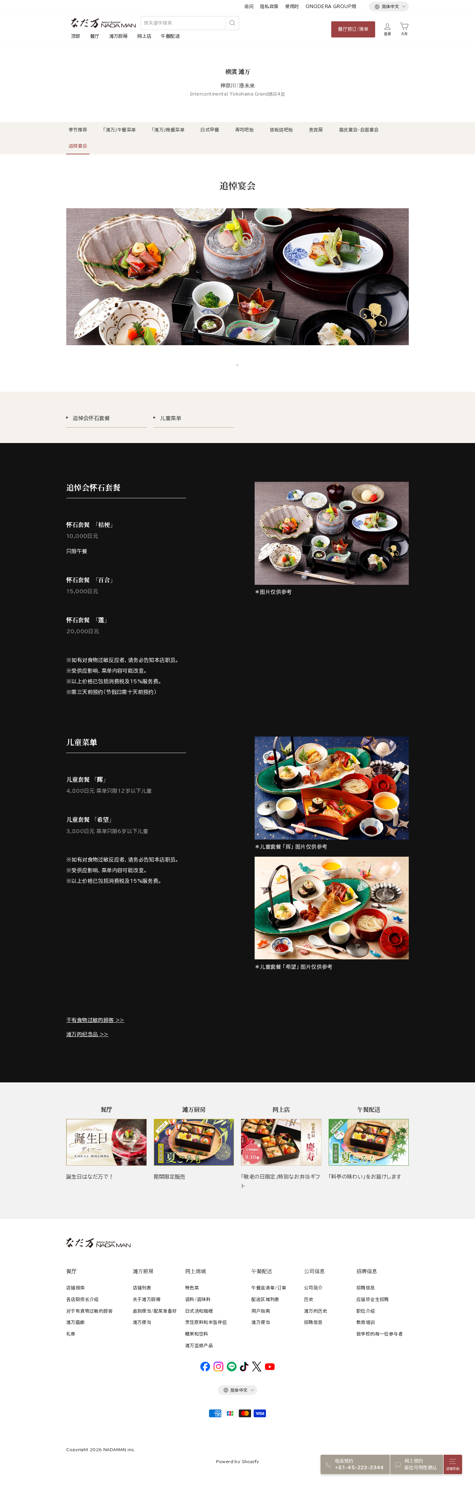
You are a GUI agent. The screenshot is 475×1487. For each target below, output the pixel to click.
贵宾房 (316, 130)
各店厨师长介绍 (82, 1299)
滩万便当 (142, 1322)
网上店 (144, 36)
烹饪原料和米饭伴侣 (206, 1322)
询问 (249, 6)
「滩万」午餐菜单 (119, 130)
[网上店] (281, 1142)
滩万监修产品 (199, 1345)
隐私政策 (269, 6)
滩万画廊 (75, 1322)
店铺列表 (142, 1288)
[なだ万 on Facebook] (205, 1370)
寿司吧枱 (244, 130)
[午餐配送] (369, 1142)
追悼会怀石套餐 (91, 418)
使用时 (292, 6)
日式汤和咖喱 (199, 1311)
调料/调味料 (198, 1299)
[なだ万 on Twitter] (256, 1370)
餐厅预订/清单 (353, 29)
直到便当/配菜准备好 (155, 1311)
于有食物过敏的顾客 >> (95, 1020)
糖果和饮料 (196, 1334)
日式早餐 (209, 130)
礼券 (71, 1334)
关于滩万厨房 (147, 1299)
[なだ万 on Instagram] (218, 1370)
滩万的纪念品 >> (87, 1034)
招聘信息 (313, 1322)
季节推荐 (78, 130)
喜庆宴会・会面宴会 (359, 130)
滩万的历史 (315, 1311)
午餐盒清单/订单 (268, 1288)
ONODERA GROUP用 (331, 6)
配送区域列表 (265, 1299)
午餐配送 (170, 36)
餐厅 (95, 36)
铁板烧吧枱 (281, 130)
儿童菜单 (170, 418)
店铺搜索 (75, 1288)
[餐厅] (106, 1142)
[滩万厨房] (194, 1142)
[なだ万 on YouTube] (270, 1368)
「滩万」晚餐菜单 (168, 130)
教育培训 (365, 1322)
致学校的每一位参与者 (379, 1334)
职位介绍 (365, 1311)
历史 (308, 1299)
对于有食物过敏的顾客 (89, 1311)
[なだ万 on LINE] (232, 1370)
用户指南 (260, 1311)
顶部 (75, 36)
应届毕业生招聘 (372, 1299)
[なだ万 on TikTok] (244, 1370)
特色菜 (192, 1288)
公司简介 (313, 1288)
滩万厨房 (118, 36)
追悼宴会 (78, 146)
